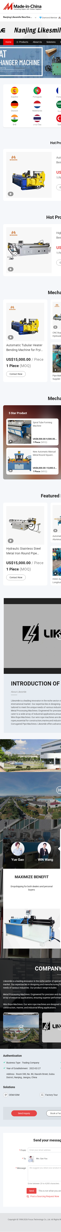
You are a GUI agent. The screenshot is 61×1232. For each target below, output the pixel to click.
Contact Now (16, 373)
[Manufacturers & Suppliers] (23, 6)
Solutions (51, 41)
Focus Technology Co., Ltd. (39, 1219)
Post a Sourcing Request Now (43, 1196)
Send (31, 1190)
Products (23, 41)
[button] (57, 74)
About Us (37, 41)
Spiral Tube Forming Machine (42, 424)
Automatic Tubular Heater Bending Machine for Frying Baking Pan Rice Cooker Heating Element (25, 347)
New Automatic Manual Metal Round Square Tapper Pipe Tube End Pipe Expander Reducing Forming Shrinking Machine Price (44, 453)
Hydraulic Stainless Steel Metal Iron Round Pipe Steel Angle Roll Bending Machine (23, 551)
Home (8, 41)
